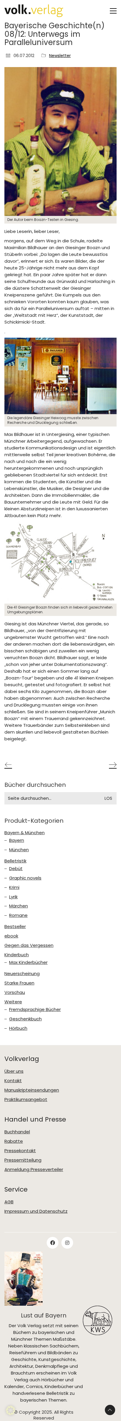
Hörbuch (18, 1028)
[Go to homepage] (33, 10)
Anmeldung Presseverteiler (33, 1169)
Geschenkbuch (25, 1019)
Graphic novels (25, 878)
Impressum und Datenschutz (36, 1211)
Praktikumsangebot (25, 1099)
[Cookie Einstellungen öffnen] (10, 1413)
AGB (9, 1202)
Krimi (14, 887)
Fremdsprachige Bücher (35, 1009)
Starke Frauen (19, 983)
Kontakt (13, 1081)
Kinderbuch (16, 955)
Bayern (16, 840)
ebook (11, 936)
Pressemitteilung (22, 1160)
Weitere (13, 1002)
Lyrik (13, 897)
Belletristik (15, 861)
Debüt (16, 869)
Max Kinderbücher (28, 962)
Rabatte (13, 1141)
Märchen (18, 906)
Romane (18, 915)
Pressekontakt (20, 1151)
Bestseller (15, 926)
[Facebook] (52, 1243)
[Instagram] (67, 1243)
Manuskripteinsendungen (31, 1090)
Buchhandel (17, 1132)
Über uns (13, 1071)
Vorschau (14, 992)
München (19, 850)
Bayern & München (24, 833)
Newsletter (60, 56)
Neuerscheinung (22, 974)
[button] (113, 11)
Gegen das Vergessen (28, 945)
